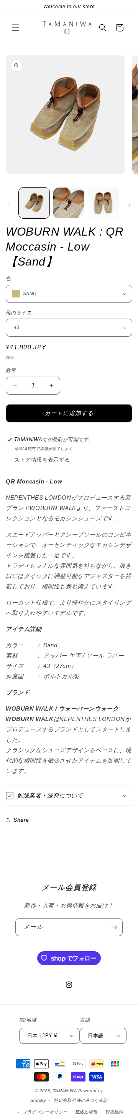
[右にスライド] (129, 204)
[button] (15, 27)
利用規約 (114, 1112)
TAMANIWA (65, 1090)
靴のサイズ (18, 313)
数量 (11, 370)
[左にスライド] (8, 204)
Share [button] (21, 820)
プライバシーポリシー (45, 1112)
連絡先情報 (86, 1112)
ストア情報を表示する (42, 460)
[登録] (113, 927)
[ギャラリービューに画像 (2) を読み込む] (68, 203)
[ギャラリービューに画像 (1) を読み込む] (34, 203)
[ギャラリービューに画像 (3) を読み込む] (103, 203)
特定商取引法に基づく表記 (80, 1100)
